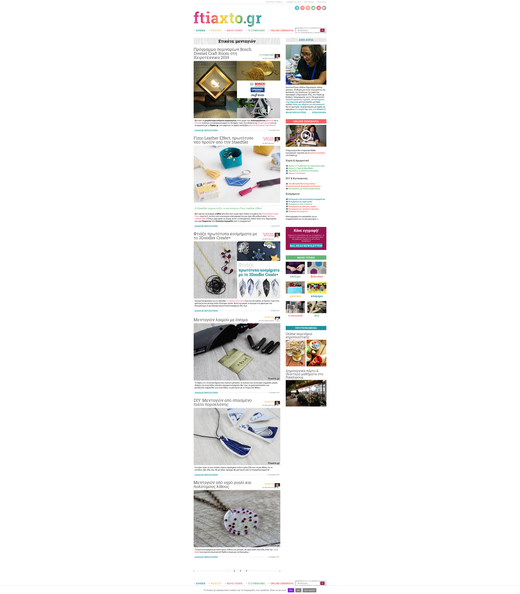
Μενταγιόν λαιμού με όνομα (221, 319)
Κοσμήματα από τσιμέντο (300, 204)
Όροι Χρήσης (309, 2)
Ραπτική (295, 296)
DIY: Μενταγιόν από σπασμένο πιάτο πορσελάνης (223, 402)
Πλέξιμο (295, 276)
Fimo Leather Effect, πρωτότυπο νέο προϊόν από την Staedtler (223, 140)
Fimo (197, 216)
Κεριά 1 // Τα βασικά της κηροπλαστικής (306, 166)
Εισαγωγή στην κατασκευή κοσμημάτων (306, 199)
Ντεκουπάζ (295, 315)
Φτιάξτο (269, 317)
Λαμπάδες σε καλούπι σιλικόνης (303, 171)
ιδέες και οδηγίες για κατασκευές (308, 104)
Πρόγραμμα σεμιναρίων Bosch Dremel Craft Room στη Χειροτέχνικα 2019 (222, 53)
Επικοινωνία (321, 2)
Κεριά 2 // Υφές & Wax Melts (300, 168)
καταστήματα (317, 99)
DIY (316, 315)
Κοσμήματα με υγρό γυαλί (300, 202)
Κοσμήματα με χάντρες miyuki (302, 206)
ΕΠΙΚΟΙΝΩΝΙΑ (319, 112)
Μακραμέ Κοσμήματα (298, 211)
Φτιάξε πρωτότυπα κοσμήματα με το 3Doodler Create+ (225, 235)
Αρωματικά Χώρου (297, 173)
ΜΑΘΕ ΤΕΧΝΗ (235, 30)
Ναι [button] (290, 590)
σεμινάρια (290, 102)
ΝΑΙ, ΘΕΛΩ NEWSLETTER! (306, 245)
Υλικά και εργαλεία (268, 139)
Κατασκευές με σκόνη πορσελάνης (304, 189)
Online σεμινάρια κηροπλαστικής (299, 335)
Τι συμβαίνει (266, 55)
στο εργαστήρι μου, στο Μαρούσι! (310, 109)
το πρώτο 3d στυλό (235, 301)
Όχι (298, 590)
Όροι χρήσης (309, 590)
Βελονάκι (317, 276)
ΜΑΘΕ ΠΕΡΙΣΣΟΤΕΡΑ (296, 112)
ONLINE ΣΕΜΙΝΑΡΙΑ (282, 30)
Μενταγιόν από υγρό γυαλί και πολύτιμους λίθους (222, 484)
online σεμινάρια (317, 153)
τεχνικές (306, 99)
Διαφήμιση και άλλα (293, 2)
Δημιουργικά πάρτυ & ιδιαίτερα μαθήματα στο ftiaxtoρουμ (304, 374)
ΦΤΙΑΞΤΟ (216, 30)
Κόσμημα (317, 296)
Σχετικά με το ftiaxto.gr (274, 2)
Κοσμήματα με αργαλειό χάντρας (303, 209)
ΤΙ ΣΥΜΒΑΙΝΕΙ (256, 30)
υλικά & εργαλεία (294, 99)
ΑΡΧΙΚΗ (200, 30)
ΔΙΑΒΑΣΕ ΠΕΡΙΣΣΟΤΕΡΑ (206, 130)
